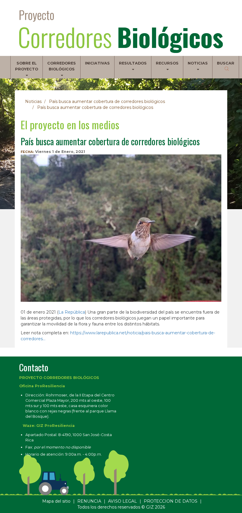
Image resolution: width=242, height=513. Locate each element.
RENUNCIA (89, 501)
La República (71, 312)
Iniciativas (97, 63)
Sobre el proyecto (26, 66)
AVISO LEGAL (122, 501)
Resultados (133, 63)
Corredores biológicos (61, 66)
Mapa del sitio (56, 501)
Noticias (198, 63)
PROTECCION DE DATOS (170, 501)
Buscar (225, 63)
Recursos (167, 63)
